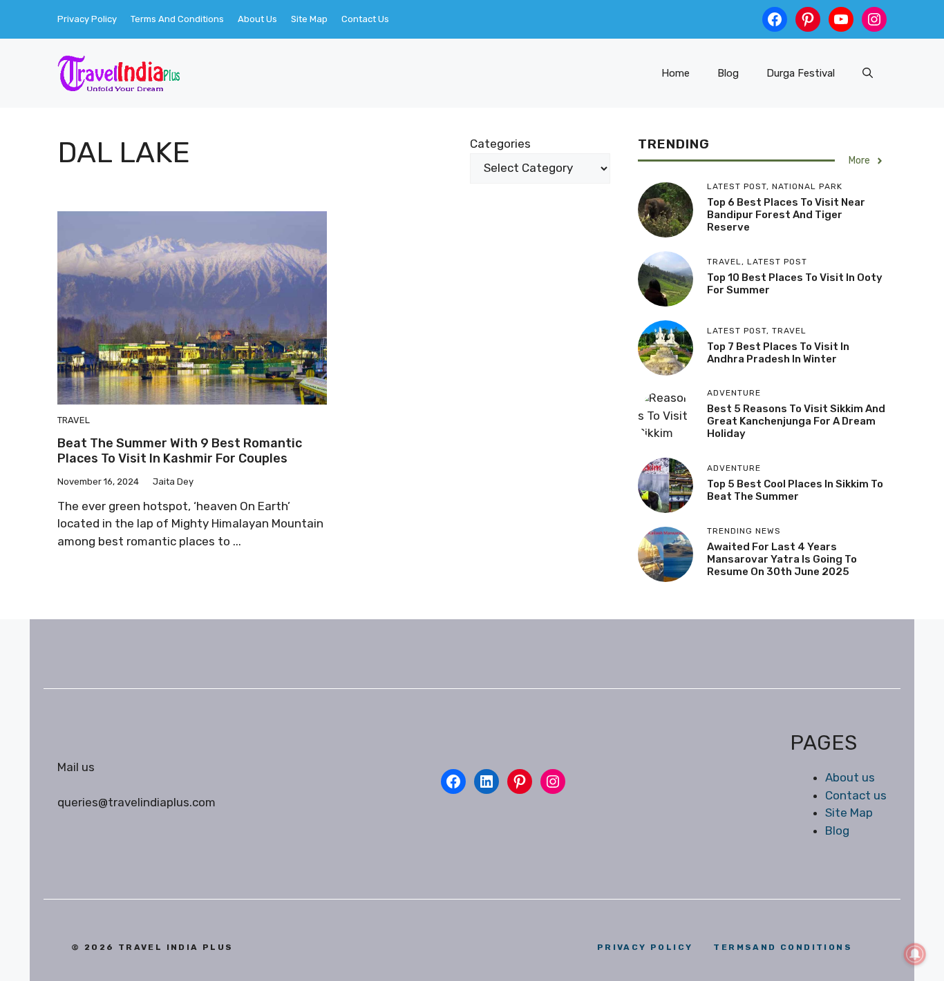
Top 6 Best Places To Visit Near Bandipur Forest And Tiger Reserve (786, 214)
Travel (73, 420)
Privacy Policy (87, 19)
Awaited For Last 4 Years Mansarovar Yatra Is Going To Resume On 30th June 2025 (782, 559)
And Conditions (782, 947)
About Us (257, 19)
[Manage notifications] (915, 954)
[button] (868, 73)
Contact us (856, 795)
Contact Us (365, 19)
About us (850, 777)
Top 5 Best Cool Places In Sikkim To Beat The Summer (795, 490)
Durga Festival (800, 73)
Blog (728, 73)
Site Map (309, 19)
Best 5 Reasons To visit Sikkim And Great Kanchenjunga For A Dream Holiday (796, 421)
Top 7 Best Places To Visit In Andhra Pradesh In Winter (778, 352)
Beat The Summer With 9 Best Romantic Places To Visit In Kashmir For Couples (179, 451)
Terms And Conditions (177, 19)
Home (675, 73)
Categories (500, 143)
